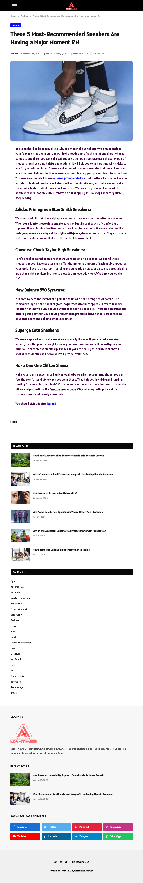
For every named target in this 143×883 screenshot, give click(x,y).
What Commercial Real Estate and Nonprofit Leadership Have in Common (73, 474)
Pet (12, 670)
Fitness (14, 625)
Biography (16, 614)
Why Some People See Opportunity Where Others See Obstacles (68, 512)
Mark (15, 53)
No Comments (81, 53)
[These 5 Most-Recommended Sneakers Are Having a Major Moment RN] (71, 101)
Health (14, 637)
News (13, 664)
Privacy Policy (80, 862)
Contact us (61, 862)
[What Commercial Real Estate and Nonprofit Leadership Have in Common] (20, 479)
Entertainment (19, 609)
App (13, 581)
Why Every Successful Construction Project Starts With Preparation (69, 530)
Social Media (17, 676)
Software (16, 681)
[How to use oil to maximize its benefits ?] (20, 497)
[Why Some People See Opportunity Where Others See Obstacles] (20, 516)
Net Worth (16, 659)
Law (13, 648)
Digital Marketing (20, 598)
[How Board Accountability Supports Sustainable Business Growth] (20, 460)
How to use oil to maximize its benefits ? (55, 493)
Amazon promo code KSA (69, 178)
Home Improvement (22, 642)
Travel (14, 692)
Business (15, 592)
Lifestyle (15, 653)
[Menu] (14, 6)
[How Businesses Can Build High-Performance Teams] (20, 554)
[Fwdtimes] (71, 5)
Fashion (16, 25)
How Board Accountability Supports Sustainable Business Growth (68, 455)
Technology (17, 687)
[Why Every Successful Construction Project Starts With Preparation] (20, 535)
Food (13, 631)
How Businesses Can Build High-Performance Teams (61, 549)
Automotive (17, 586)
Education (16, 603)
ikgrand (51, 404)
